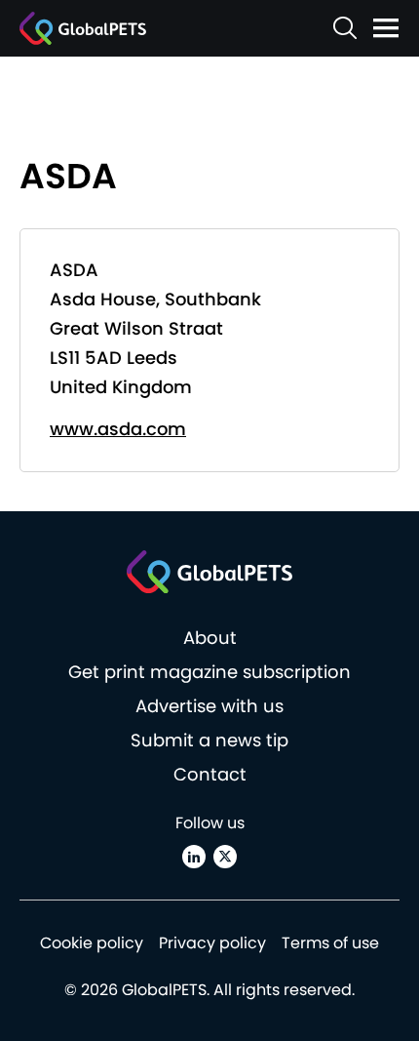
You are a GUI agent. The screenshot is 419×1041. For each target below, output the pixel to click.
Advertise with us (209, 706)
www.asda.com (118, 429)
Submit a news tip (209, 740)
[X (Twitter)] (225, 856)
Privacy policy (212, 943)
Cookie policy (91, 943)
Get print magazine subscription (209, 672)
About (210, 637)
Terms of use (330, 943)
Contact (210, 774)
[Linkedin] (194, 856)
